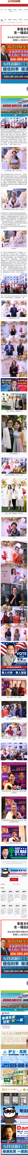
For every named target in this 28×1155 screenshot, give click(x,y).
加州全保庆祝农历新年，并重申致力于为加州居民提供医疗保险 (3, 911)
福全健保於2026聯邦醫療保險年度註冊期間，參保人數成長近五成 (24, 897)
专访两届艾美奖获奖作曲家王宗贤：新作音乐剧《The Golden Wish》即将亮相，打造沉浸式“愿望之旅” (24, 913)
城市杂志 (15, 9)
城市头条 (20, 9)
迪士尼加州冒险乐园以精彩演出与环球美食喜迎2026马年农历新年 (10, 911)
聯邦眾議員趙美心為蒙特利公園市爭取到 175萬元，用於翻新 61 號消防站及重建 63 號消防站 (11, 898)
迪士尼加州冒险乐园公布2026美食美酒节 (17, 896)
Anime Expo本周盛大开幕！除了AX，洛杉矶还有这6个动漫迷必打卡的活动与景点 (4, 897)
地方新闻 (13, 22)
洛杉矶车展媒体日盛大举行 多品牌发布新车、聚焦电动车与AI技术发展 (17, 911)
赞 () (14, 879)
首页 (2, 9)
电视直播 (9, 9)
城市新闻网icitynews (14, 861)
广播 (5, 9)
